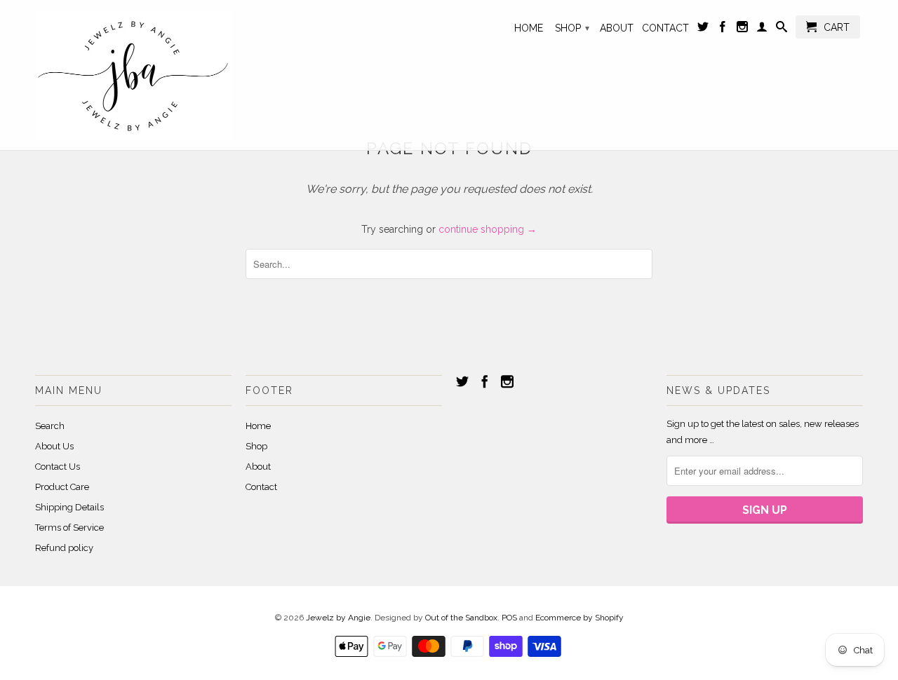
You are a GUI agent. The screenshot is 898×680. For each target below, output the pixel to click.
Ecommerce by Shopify (579, 618)
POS (509, 618)
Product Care (62, 487)
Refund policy (64, 548)
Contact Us (57, 466)
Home (528, 28)
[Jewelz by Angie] (133, 75)
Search (50, 426)
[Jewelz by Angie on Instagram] (742, 29)
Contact (665, 28)
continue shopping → (487, 229)
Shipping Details (69, 507)
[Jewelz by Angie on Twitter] (703, 29)
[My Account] (762, 29)
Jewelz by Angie (338, 618)
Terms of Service (69, 527)
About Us (54, 446)
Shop (572, 28)
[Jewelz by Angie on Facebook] (722, 29)
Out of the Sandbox (461, 618)
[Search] (781, 29)
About (617, 28)
